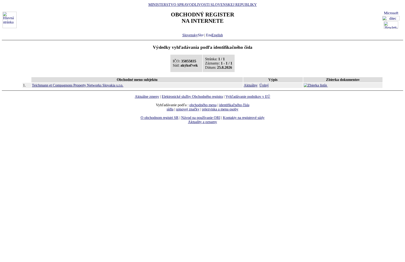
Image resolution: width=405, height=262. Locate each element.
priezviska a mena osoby (220, 109)
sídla (170, 109)
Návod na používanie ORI (200, 118)
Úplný (264, 85)
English (217, 35)
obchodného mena (203, 105)
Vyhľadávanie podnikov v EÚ (247, 97)
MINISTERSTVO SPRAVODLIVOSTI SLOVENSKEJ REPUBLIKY (202, 5)
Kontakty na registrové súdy (244, 118)
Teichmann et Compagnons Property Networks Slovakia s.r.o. (77, 85)
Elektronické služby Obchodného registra (192, 97)
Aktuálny (251, 85)
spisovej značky (187, 109)
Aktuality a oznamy (202, 122)
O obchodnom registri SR (160, 118)
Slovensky (190, 35)
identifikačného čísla (234, 105)
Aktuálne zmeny (147, 97)
